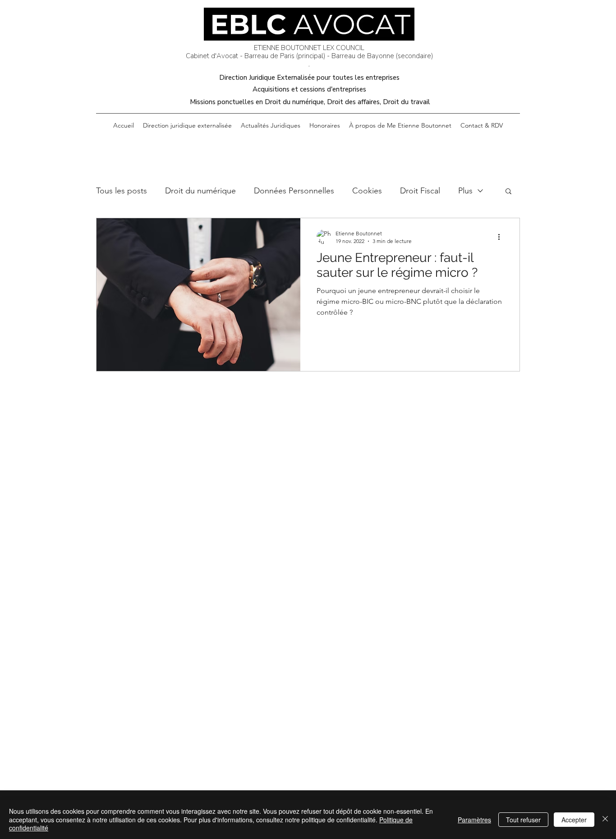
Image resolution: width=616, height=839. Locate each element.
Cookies (367, 191)
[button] (508, 192)
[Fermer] (605, 819)
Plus (465, 191)
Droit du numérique (200, 191)
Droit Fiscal (420, 191)
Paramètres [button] (474, 819)
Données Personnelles (294, 191)
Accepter (574, 819)
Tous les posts (121, 191)
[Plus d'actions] (501, 236)
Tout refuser (523, 819)
